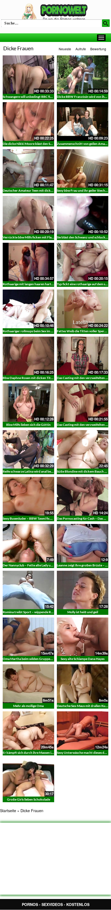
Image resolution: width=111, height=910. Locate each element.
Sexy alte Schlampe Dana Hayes (83, 659)
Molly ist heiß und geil (82, 612)
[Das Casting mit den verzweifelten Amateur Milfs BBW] (82, 402)
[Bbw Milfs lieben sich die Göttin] (28, 402)
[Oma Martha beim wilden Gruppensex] (28, 637)
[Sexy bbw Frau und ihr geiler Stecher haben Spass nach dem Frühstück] (82, 168)
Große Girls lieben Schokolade (28, 799)
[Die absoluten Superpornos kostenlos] (55, 12)
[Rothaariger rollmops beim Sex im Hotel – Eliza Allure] (28, 309)
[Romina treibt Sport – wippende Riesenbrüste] (28, 590)
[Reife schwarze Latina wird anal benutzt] (28, 449)
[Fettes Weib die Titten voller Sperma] (82, 309)
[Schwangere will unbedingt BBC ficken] (28, 74)
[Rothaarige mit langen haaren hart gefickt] (28, 262)
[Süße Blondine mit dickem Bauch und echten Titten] (82, 449)
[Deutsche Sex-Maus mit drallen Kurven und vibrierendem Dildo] (82, 683)
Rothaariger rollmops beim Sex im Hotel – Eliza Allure (40, 331)
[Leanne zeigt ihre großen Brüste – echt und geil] (82, 543)
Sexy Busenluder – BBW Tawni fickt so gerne (34, 518)
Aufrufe (80, 49)
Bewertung (98, 49)
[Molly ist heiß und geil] (82, 590)
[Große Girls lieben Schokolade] (28, 777)
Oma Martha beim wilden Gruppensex (30, 659)
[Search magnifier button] (106, 23)
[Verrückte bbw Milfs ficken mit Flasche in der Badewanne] (28, 215)
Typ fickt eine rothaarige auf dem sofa (83, 284)
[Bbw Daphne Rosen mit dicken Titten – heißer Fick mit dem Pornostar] (28, 356)
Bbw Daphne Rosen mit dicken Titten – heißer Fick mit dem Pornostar (52, 378)
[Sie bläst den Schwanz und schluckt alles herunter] (82, 215)
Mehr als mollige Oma (28, 706)
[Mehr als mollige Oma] (28, 683)
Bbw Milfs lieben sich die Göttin (28, 425)
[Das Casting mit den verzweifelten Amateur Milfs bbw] (82, 356)
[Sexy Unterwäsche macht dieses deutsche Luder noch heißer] (82, 730)
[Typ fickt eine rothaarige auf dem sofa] (82, 262)
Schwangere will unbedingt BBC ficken (30, 97)
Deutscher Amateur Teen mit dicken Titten (33, 190)
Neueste (65, 49)
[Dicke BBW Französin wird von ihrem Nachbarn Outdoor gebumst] (82, 74)
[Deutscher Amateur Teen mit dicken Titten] (28, 168)
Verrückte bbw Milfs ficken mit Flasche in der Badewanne (43, 237)
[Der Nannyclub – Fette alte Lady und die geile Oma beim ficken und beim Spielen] (28, 543)
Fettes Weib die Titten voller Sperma (83, 331)
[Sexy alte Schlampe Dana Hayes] (82, 637)
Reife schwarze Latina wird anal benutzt (31, 471)
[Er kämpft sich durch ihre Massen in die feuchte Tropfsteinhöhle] (28, 730)
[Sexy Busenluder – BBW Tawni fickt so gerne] (28, 496)
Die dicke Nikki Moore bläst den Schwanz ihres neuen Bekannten (49, 144)
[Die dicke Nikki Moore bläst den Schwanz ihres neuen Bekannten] (28, 121)
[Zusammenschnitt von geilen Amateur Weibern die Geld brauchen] (82, 121)
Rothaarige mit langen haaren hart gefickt (32, 284)
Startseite (8, 810)
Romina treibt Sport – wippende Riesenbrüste (35, 612)
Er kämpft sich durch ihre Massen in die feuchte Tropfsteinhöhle (48, 753)
